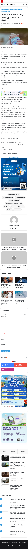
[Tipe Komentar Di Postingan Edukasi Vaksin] (7, 280)
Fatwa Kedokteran (14, 9)
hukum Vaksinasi (14, 200)
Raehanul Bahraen (6, 23)
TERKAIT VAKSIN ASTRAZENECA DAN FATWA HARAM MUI (19, 286)
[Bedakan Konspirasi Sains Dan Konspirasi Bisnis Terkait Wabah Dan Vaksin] (21, 294)
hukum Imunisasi (8, 197)
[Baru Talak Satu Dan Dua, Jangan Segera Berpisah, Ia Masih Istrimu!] (5, 514)
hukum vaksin (21, 197)
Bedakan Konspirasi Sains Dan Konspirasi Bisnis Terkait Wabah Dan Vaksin (20, 300)
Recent (4, 451)
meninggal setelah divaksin (14, 203)
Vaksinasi (17, 210)
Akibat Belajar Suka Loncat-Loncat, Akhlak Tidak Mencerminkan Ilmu (16, 487)
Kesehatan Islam (5, 11)
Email (2, 339)
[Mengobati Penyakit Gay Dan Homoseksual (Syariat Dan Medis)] (5, 533)
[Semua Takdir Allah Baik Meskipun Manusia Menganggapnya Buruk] (5, 458)
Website (3, 344)
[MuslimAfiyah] (9, 4)
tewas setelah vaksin (18, 206)
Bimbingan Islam (5, 9)
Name (3, 333)
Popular (13, 451)
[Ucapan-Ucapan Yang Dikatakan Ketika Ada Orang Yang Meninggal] (5, 507)
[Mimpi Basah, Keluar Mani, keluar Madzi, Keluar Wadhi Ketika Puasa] (5, 520)
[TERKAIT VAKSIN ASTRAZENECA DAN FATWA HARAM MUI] (21, 280)
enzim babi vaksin (14, 194)
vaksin (10, 210)
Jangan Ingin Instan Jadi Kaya (17, 478)
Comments (22, 451)
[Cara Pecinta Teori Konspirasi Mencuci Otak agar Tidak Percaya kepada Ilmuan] (7, 294)
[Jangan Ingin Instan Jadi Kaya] (5, 480)
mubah (6, 206)
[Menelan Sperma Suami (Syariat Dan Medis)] (5, 527)
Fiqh (20, 9)
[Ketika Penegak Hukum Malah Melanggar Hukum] (5, 474)
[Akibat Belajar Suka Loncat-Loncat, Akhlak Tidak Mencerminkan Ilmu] (5, 487)
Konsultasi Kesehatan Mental (14, 157)
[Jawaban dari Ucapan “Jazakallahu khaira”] (5, 501)
